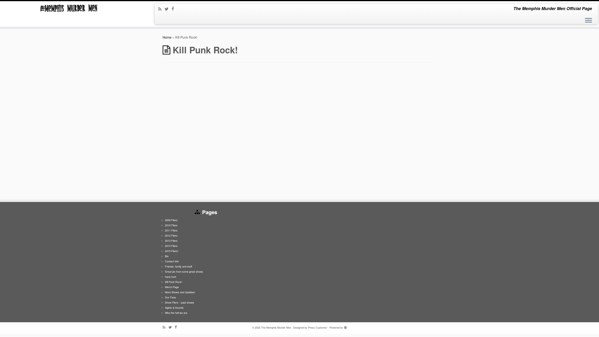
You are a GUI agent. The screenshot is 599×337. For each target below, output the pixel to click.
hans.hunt (170, 276)
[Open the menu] (588, 20)
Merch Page (172, 287)
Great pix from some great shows (184, 271)
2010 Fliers (171, 225)
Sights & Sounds (174, 307)
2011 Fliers (171, 230)
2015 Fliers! (171, 251)
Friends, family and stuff (178, 266)
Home (167, 37)
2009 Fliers (171, 220)
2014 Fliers (171, 246)
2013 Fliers (171, 240)
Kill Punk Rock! (173, 282)
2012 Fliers (171, 235)
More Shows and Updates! (180, 292)
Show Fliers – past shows (179, 302)
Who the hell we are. (176, 313)
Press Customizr (317, 327)
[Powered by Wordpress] (345, 326)
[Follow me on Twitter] (168, 9)
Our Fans (170, 297)
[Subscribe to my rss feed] (161, 9)
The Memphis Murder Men (276, 327)
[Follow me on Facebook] (174, 8)
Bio (166, 256)
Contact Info (172, 261)
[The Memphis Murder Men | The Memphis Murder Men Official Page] (69, 8)
